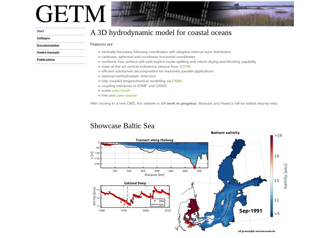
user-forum (121, 90)
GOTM (185, 66)
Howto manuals (48, 52)
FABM (177, 81)
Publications (46, 60)
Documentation (48, 45)
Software (43, 38)
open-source (126, 95)
